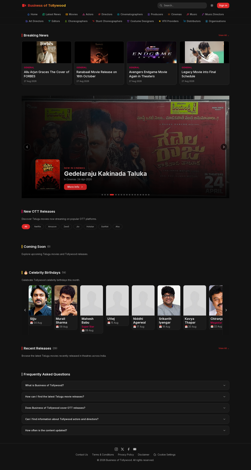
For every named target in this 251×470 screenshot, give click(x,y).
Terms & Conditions (103, 454)
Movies (73, 14)
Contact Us (82, 454)
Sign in (223, 5)
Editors (56, 21)
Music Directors (214, 14)
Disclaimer (143, 454)
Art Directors (36, 21)
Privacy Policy (126, 454)
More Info (73, 186)
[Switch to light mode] (212, 5)
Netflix (37, 226)
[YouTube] (134, 449)
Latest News (53, 14)
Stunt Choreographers (109, 21)
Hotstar (90, 226)
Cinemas (176, 14)
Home (34, 14)
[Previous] (25, 310)
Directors (107, 14)
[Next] (225, 310)
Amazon (52, 226)
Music (193, 14)
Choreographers (78, 21)
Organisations (217, 21)
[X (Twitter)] (122, 449)
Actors (89, 14)
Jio (77, 226)
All (26, 226)
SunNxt (104, 226)
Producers (157, 14)
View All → (224, 35)
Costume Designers (142, 21)
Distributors (194, 21)
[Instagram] (116, 449)
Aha (118, 226)
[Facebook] (128, 449)
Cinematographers (132, 14)
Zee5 (66, 226)
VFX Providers (170, 21)
